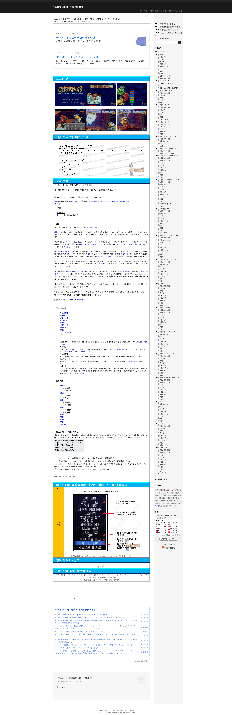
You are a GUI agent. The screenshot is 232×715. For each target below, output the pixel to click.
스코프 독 (140, 242)
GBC (174, 501)
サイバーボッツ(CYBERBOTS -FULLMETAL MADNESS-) (108, 201)
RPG (176, 490)
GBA (163, 498)
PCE (163, 490)
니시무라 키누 (92, 227)
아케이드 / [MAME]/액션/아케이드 (65, 22)
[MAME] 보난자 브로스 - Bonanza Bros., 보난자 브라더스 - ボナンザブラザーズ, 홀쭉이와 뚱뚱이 (88, 617)
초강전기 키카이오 (104, 256)
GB (160, 498)
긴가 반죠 (134, 349)
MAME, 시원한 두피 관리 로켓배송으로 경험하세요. (80, 41)
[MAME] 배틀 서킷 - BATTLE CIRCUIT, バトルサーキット (74, 648)
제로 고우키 (64, 424)
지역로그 (101, 710)
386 (164, 506)
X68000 (171, 498)
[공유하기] (63, 599)
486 (167, 498)
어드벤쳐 (169, 501)
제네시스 (178, 498)
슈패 (169, 495)
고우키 (127, 271)
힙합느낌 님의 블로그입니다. (69, 681)
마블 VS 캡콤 (125, 254)
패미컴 (159, 495)
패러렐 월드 (68, 247)
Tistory (132, 712)
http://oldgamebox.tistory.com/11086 (109, 556)
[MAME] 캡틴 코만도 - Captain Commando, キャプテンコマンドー (77, 631)
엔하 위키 (101, 567)
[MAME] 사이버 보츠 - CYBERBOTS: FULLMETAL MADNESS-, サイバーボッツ (87, 19)
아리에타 (63, 323)
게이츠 (62, 415)
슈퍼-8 (62, 417)
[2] (77, 278)
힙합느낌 (100, 712)
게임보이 (158, 490)
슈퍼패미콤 (169, 506)
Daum (119, 712)
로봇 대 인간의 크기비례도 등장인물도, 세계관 (131, 244)
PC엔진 (163, 493)
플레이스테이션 (78, 271)
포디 (61, 407)
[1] (79, 266)
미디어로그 (154, 11)
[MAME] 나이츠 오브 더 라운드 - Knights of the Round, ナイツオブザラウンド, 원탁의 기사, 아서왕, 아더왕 (91, 645)
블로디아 (90, 254)
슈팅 (180, 503)
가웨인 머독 (64, 325)
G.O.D (62, 335)
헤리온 (62, 419)
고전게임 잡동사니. (162, 518)
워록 (61, 422)
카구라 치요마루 (65, 332)
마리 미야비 (64, 315)
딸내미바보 (133, 361)
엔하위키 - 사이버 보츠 (68, 476)
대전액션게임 (75, 201)
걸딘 (61, 400)
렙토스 (62, 393)
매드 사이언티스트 (80, 349)
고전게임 (170, 490)
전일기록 (94, 292)
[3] (91, 286)
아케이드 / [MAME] (62, 610)
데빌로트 (63, 327)
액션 (175, 506)
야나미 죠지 (66, 344)
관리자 (126, 710)
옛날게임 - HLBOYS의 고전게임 (68, 7)
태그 (146, 11)
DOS (164, 501)
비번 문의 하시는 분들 (167, 24)
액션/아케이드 (75, 610)
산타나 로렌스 (65, 318)
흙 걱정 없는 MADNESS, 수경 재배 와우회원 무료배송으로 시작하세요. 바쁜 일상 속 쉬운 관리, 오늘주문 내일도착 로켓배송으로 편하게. (101, 62)
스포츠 (164, 495)
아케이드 (158, 506)
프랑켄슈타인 (120, 349)
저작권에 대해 (165, 38)
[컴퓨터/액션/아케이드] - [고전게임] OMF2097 (101, 580)
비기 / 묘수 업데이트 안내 (169, 30)
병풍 (71, 373)
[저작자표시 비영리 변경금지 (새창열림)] (84, 599)
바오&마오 (63, 320)
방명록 (163, 11)
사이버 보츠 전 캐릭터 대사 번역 (71, 300)
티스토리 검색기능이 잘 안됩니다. (168, 34)
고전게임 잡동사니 (175, 11)
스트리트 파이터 (64, 252)
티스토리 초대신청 (168, 544)
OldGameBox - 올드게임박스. (165, 515)
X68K (169, 493)
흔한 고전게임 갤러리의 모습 (170, 27)
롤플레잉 (174, 503)
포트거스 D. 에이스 (68, 352)
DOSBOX (158, 501)
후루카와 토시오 (85, 352)
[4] (102, 294)
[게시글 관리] (66, 599)
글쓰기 (131, 710)
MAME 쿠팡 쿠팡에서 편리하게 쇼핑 (75, 37)
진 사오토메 (64, 313)
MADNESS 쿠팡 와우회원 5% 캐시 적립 (77, 57)
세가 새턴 (67, 271)
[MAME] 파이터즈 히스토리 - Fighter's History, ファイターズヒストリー (79, 615)
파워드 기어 (58, 232)
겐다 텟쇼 (138, 356)
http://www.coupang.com (65, 33)
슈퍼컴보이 (175, 493)
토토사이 (142, 342)
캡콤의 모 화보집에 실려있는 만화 (90, 244)
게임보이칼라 (165, 503)
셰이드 (62, 330)
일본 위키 (101, 564)
